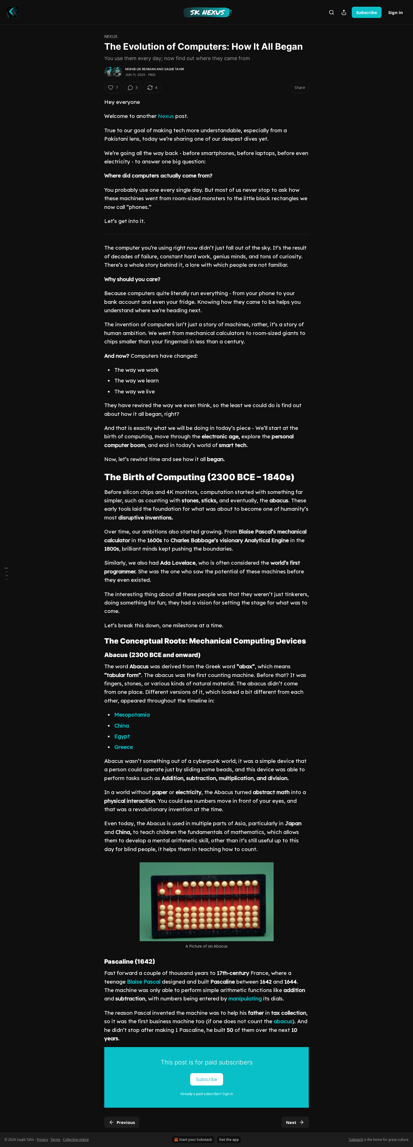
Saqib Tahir (174, 69)
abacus (283, 1021)
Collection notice (76, 1139)
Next (291, 1122)
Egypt (122, 736)
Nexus (110, 36)
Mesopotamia (132, 714)
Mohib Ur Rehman (140, 69)
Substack (356, 1139)
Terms (55, 1139)
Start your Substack (195, 1139)
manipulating (245, 998)
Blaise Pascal (143, 981)
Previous (126, 1122)
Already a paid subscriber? (206, 1093)
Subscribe (366, 12)
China (121, 725)
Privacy (42, 1139)
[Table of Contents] (6, 573)
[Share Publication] (344, 12)
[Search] (331, 12)
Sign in (395, 12)
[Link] (96, 477)
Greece (123, 747)
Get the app (229, 1139)
